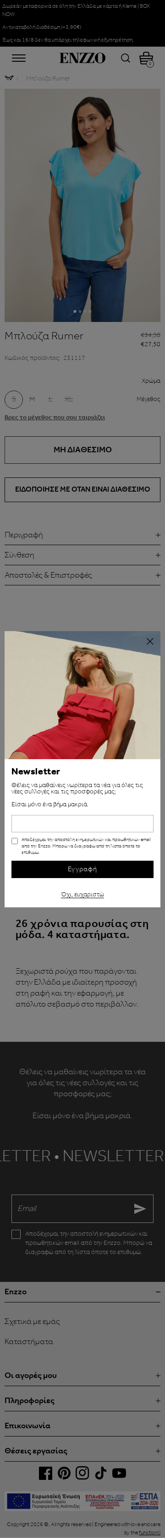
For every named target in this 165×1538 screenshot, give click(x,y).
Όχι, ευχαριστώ (82, 893)
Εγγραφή (82, 869)
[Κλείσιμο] (150, 641)
